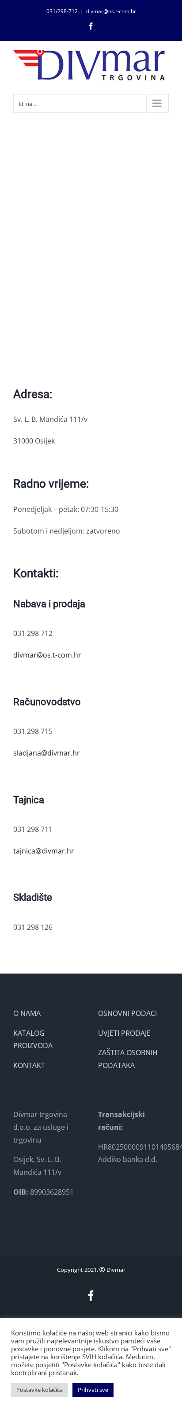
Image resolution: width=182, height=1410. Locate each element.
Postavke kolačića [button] (39, 1390)
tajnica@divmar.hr (43, 851)
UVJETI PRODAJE (124, 1033)
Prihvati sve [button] (93, 1390)
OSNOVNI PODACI (127, 1013)
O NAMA (27, 1013)
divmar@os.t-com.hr (111, 11)
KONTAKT (29, 1065)
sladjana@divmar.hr (46, 753)
